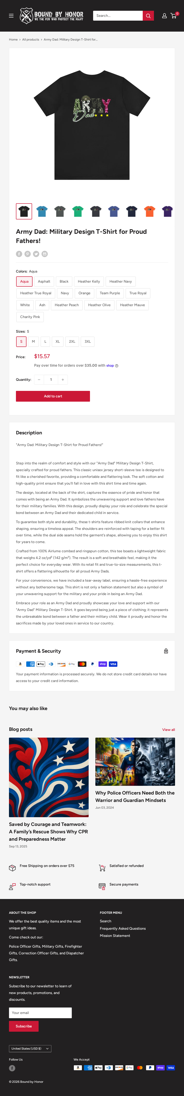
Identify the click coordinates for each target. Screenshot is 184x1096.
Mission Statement (115, 936)
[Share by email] (45, 253)
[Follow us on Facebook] (12, 1068)
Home (13, 39)
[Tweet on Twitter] (36, 253)
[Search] (148, 16)
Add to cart (53, 396)
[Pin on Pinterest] (27, 253)
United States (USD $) (26, 1048)
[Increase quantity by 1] (63, 379)
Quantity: (23, 379)
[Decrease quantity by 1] (39, 379)
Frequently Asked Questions (123, 928)
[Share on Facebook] (19, 253)
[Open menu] (11, 15)
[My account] (164, 15)
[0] (173, 15)
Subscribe (24, 1026)
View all (169, 730)
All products (30, 39)
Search (105, 921)
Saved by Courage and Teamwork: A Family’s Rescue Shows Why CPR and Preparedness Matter (48, 831)
